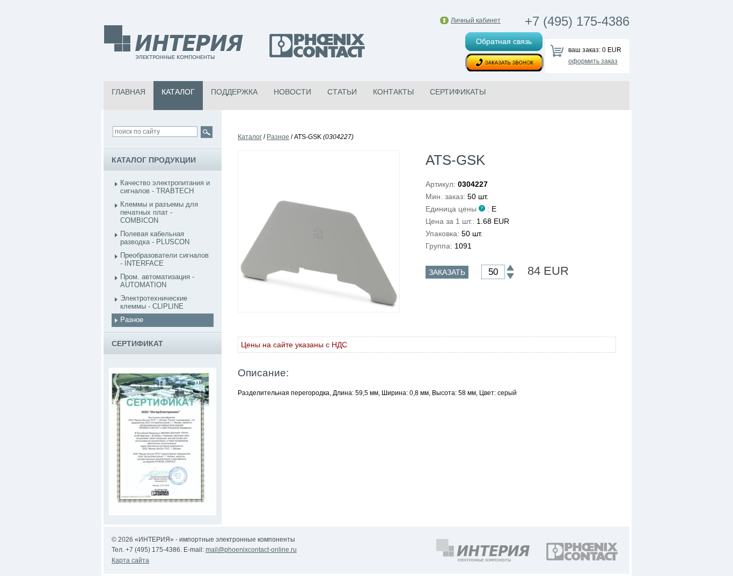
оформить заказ (593, 61)
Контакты (393, 92)
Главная (128, 92)
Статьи (342, 92)
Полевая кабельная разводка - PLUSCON (154, 238)
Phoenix (235, 43)
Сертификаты (458, 92)
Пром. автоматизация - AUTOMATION (157, 281)
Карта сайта (130, 560)
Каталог (178, 92)
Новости (292, 92)
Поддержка (234, 92)
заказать (447, 272)
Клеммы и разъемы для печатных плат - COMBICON (159, 212)
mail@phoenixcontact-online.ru (251, 549)
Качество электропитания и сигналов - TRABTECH (165, 187)
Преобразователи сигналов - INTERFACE (164, 259)
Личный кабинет (476, 20)
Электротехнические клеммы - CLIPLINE (153, 302)
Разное (131, 320)
